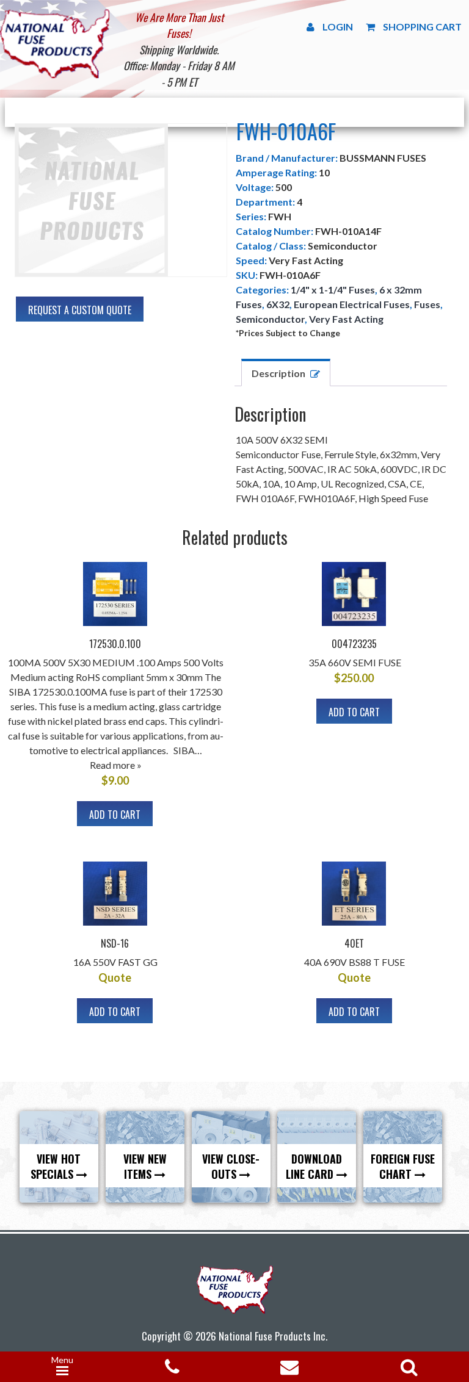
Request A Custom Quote (79, 310)
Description (278, 373)
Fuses (427, 304)
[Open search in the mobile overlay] (407, 1363)
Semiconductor (270, 319)
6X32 (277, 304)
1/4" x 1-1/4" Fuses (333, 289)
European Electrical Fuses (352, 304)
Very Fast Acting (346, 319)
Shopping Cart (422, 26)
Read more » (116, 765)
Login (337, 26)
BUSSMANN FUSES (383, 158)
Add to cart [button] (114, 814)
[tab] (285, 372)
